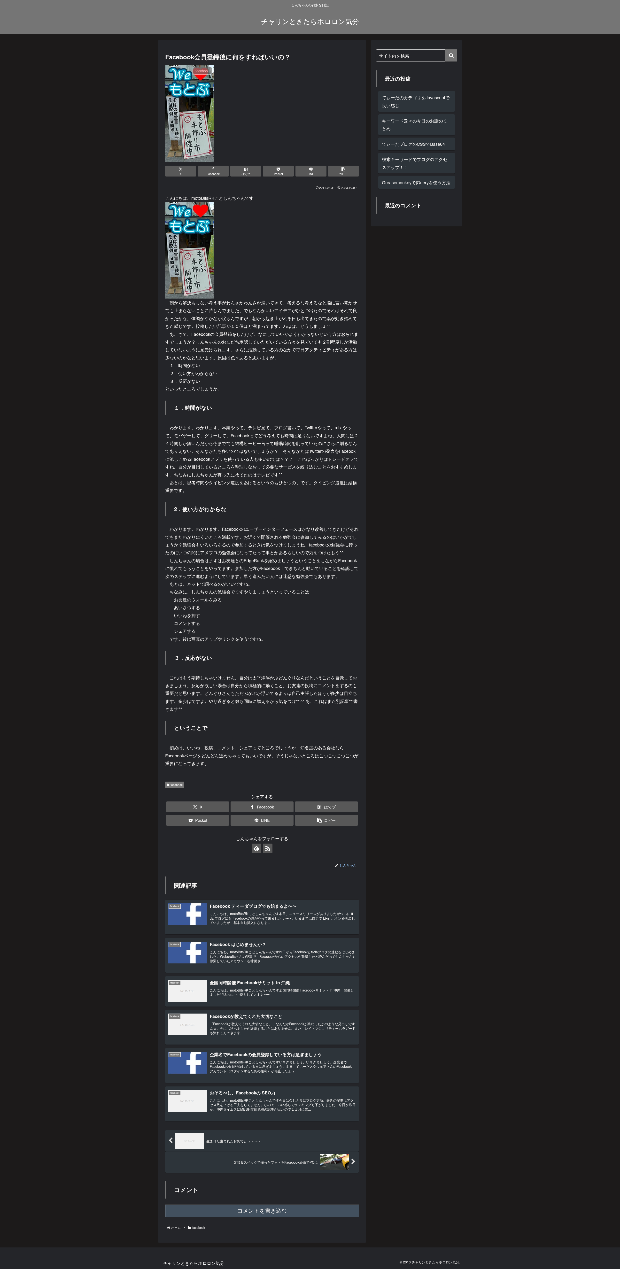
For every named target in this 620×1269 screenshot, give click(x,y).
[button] (343, 171)
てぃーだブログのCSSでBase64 (413, 144)
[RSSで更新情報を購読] (267, 848)
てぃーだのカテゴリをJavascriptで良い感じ (416, 101)
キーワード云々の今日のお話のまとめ (414, 124)
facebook (176, 785)
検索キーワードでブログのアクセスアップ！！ (414, 163)
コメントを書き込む (262, 1211)
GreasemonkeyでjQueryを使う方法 (416, 182)
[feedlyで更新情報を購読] (256, 848)
